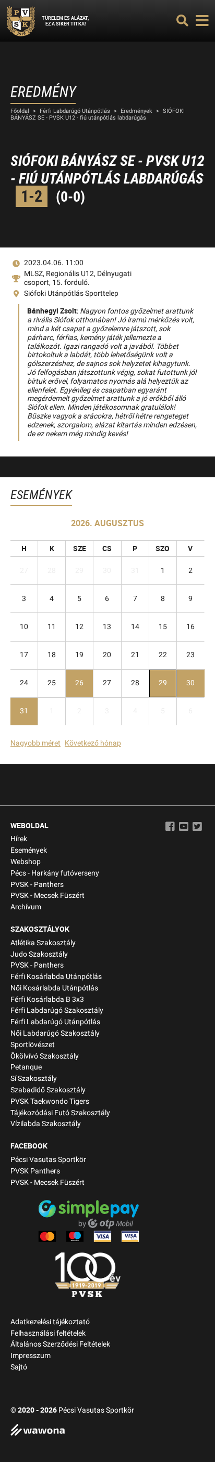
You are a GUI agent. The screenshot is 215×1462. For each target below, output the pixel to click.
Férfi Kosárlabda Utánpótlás (56, 976)
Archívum (25, 907)
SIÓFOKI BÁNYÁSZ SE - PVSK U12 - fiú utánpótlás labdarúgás (97, 114)
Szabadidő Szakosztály (48, 1090)
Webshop (25, 861)
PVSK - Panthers (37, 884)
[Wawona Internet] (107, 1431)
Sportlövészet (32, 1044)
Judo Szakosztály (39, 954)
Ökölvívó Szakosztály (44, 1056)
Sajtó (18, 1367)
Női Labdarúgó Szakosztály (55, 1033)
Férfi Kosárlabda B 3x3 (47, 999)
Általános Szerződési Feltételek (60, 1344)
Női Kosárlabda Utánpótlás (54, 988)
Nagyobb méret (35, 743)
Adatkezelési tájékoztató (50, 1321)
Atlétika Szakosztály (43, 942)
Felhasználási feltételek (48, 1333)
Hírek (18, 838)
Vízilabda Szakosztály (45, 1123)
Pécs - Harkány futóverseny (54, 873)
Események (28, 850)
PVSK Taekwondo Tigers (49, 1101)
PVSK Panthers (35, 1171)
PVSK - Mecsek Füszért (47, 895)
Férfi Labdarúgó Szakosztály (56, 1010)
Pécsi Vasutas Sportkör (48, 1159)
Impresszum (30, 1355)
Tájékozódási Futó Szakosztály (60, 1112)
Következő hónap (93, 743)
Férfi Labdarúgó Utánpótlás (75, 111)
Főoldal (19, 111)
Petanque (26, 1067)
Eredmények (136, 111)
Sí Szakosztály (33, 1078)
